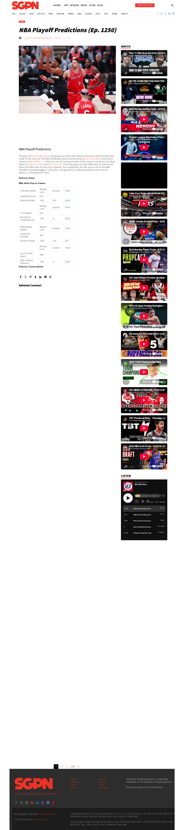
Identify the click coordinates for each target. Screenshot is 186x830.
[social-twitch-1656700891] (42, 802)
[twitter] (21, 802)
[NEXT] (78, 766)
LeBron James (35, 164)
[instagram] (26, 802)
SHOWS (56, 5)
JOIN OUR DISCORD (145, 5)
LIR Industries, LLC (47, 814)
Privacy (74, 787)
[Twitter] (158, 14)
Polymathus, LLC (41, 819)
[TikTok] (165, 14)
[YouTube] (169, 14)
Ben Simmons (55, 164)
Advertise (75, 781)
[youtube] (32, 802)
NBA (22, 22)
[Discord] (173, 14)
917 (73, 766)
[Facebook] (20, 277)
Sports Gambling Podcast (39, 37)
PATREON (74, 5)
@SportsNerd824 (91, 158)
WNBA (71, 14)
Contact (102, 779)
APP (66, 5)
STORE (92, 5)
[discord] (48, 802)
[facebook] (16, 802)
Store (101, 784)
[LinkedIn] (40, 277)
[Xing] (50, 277)
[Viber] (45, 277)
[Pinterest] (30, 277)
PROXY (84, 5)
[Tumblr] (35, 277)
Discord (102, 781)
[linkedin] (37, 802)
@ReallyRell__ (35, 161)
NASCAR (60, 14)
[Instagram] (162, 14)
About (73, 779)
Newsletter (103, 787)
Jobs (72, 784)
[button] (172, 5)
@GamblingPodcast (39, 155)
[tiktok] (53, 802)
